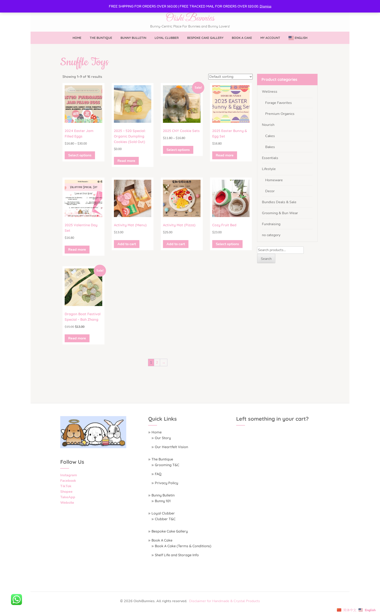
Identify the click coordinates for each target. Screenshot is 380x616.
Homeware (274, 180)
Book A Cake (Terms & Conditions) (183, 546)
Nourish (268, 124)
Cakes (270, 136)
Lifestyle (269, 169)
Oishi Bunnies (190, 18)
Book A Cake (242, 38)
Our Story (163, 438)
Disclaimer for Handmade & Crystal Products (224, 601)
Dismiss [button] (265, 6)
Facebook (68, 480)
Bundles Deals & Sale (279, 202)
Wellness (269, 91)
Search (266, 258)
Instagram (68, 475)
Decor (270, 191)
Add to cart (126, 244)
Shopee (66, 491)
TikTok (65, 486)
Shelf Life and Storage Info (177, 555)
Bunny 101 (163, 501)
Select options (79, 155)
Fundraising (271, 224)
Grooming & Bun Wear (280, 213)
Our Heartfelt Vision (171, 447)
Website (67, 502)
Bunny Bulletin (133, 38)
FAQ (158, 474)
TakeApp (67, 497)
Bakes (270, 147)
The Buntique (101, 38)
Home (77, 38)
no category (271, 235)
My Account (270, 38)
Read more (126, 160)
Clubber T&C (165, 519)
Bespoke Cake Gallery (205, 38)
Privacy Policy (166, 483)
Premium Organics (279, 113)
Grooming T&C (167, 465)
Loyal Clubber (167, 38)
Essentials (270, 158)
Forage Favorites (278, 102)
